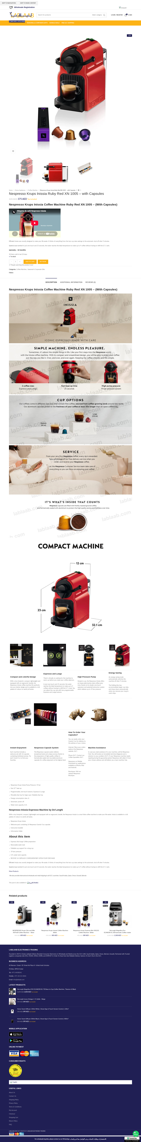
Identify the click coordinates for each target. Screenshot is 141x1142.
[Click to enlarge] (13, 151)
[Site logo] (21, 15)
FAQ (10, 1124)
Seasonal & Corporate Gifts (36, 269)
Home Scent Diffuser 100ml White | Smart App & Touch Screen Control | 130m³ (43, 1009)
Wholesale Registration (24, 7)
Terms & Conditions (15, 1107)
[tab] (51, 281)
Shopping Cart (13, 1117)
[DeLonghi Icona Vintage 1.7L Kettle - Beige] (12, 1001)
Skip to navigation (9, 3)
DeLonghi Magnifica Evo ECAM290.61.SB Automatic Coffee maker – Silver (117, 932)
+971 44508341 (16, 972)
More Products (13, 871)
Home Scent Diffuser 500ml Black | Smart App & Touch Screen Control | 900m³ (43, 1019)
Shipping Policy (14, 1100)
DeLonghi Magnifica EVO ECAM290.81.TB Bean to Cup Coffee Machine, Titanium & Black (46, 989)
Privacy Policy (13, 1103)
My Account (13, 1110)
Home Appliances (20, 190)
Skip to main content (28, 3)
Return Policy (13, 1121)
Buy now (43, 261)
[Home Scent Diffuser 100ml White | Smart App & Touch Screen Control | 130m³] (12, 1011)
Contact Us (12, 1096)
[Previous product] (76, 190)
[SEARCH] (104, 15)
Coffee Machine (33, 190)
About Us (12, 1092)
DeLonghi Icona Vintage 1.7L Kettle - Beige (31, 999)
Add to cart (30, 261)
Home (11, 190)
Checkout (12, 1114)
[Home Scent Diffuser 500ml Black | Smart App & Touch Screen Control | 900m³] (12, 1021)
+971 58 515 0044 (20, 976)
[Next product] (81, 190)
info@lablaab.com (18, 979)
